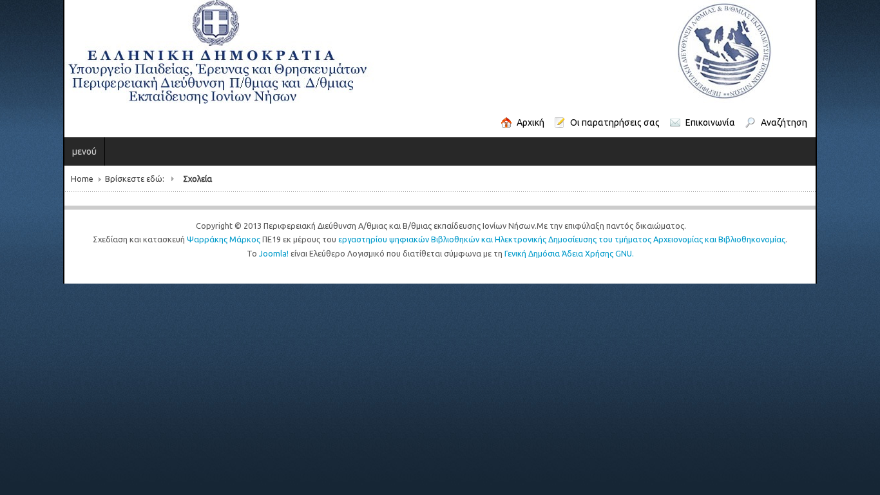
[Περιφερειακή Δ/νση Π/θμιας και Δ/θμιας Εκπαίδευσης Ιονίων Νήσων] (355, 52)
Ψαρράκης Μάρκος (223, 239)
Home (19, 178)
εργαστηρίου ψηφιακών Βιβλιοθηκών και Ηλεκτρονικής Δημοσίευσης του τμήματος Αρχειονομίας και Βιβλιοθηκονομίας (561, 239)
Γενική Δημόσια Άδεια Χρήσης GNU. (569, 253)
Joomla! (274, 253)
